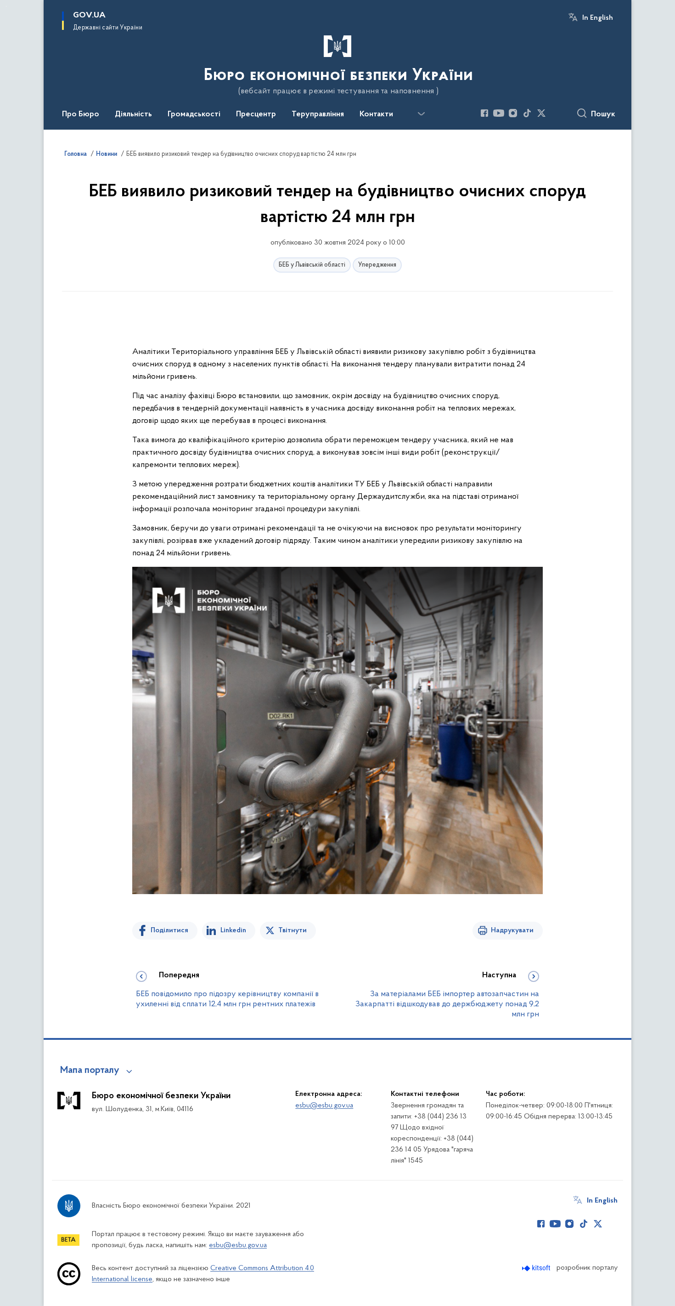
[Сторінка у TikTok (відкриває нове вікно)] (527, 113)
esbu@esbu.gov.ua (324, 1105)
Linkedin (233, 930)
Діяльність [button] (133, 114)
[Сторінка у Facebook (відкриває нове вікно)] (484, 113)
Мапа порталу (89, 1071)
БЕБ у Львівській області (312, 265)
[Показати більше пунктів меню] (421, 114)
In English (597, 18)
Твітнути (292, 930)
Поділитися (169, 930)
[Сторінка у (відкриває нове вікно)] (555, 113)
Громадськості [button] (194, 114)
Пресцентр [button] (256, 114)
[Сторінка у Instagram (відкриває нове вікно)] (512, 113)
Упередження (377, 265)
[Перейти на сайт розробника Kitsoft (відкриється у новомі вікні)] (537, 1268)
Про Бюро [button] (80, 114)
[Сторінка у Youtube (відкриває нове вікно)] (498, 113)
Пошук (603, 114)
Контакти (376, 114)
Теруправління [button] (318, 114)
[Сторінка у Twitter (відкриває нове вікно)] (541, 113)
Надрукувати (512, 930)
